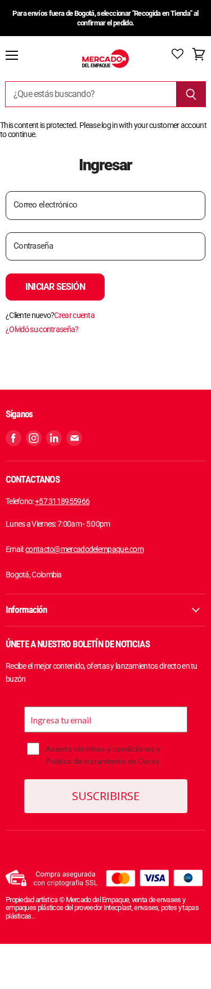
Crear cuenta (74, 315)
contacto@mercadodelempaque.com (84, 549)
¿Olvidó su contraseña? (42, 329)
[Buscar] (191, 94)
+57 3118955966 (62, 501)
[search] (90, 94)
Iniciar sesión (55, 286)
